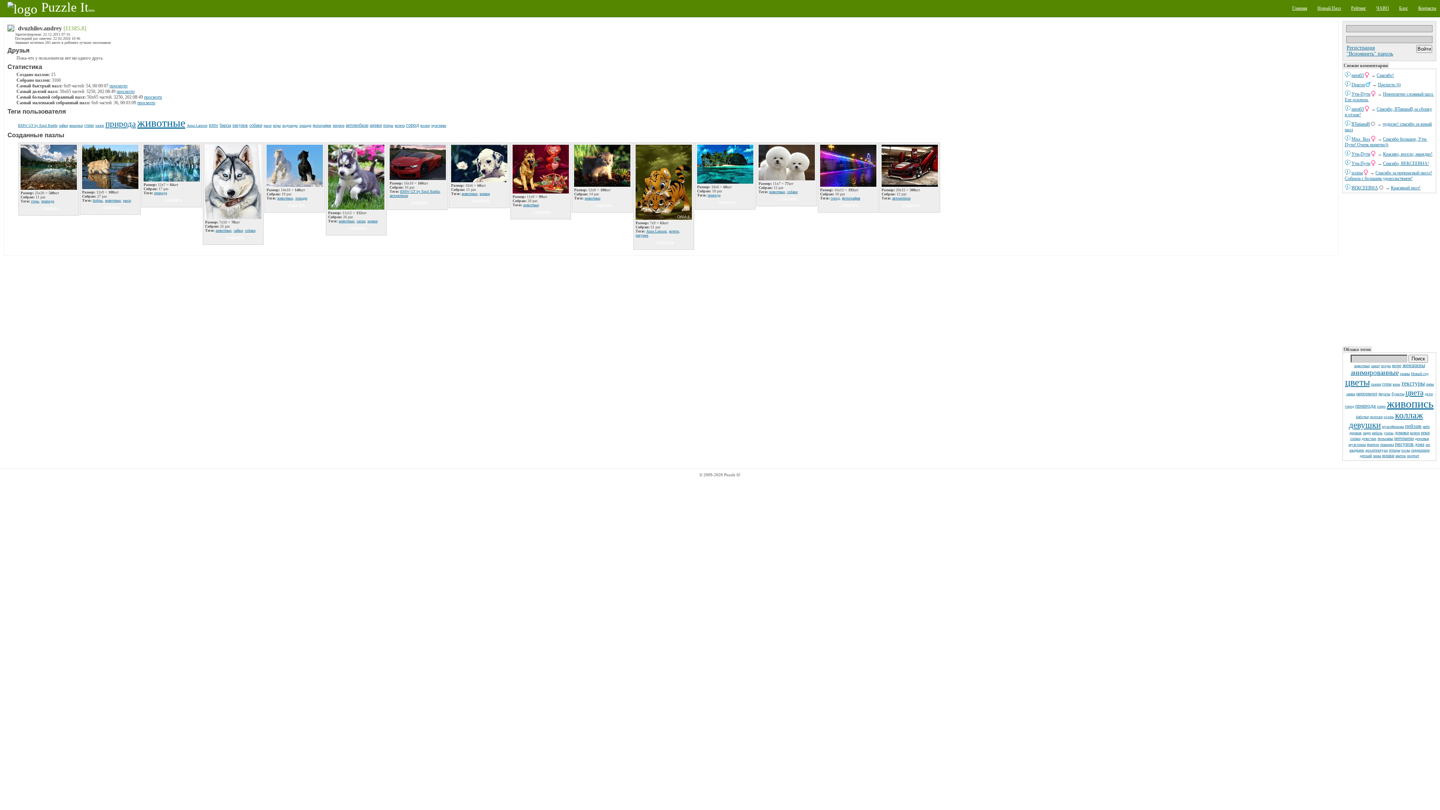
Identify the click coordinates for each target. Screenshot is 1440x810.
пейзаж (1413, 426)
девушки (1365, 425)
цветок (1400, 456)
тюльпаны (1385, 438)
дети (1429, 394)
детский (1366, 456)
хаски (99, 125)
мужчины (1357, 444)
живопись (1410, 404)
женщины (1413, 365)
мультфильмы (1393, 426)
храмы (1405, 374)
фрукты (1384, 394)
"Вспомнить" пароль (1370, 54)
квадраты (1357, 450)
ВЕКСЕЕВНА (1365, 187)
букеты (1398, 394)
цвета (1415, 392)
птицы (1394, 450)
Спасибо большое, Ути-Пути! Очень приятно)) (1386, 141)
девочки (1369, 438)
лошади (305, 125)
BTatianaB (1361, 124)
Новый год (1419, 374)
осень (1389, 416)
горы (1387, 384)
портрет (1413, 456)
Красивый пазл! (1405, 187)
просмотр (119, 85)
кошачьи (76, 125)
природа (1365, 406)
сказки (1376, 384)
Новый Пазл (1329, 8)
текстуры (1413, 383)
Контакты (1427, 8)
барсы (225, 125)
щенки (376, 125)
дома (1419, 444)
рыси (268, 125)
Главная (1299, 8)
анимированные (1375, 372)
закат (1375, 365)
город (1349, 406)
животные (1362, 366)
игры (277, 125)
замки (1350, 394)
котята (1415, 433)
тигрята (338, 125)
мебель (1377, 433)
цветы (1357, 382)
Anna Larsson (197, 125)
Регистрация (1361, 48)
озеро (1381, 406)
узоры (1389, 433)
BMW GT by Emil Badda (37, 125)
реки (1425, 432)
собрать (50, 209)
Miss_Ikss (1361, 139)
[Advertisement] (1389, 270)
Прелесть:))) (1389, 84)
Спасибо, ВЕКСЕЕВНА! (1406, 163)
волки (425, 125)
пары (1430, 384)
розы (1405, 450)
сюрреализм (1420, 450)
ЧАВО (1382, 8)
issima (1357, 173)
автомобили (357, 125)
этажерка (1387, 444)
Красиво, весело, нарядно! (1407, 154)
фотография (322, 125)
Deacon (1358, 84)
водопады (290, 125)
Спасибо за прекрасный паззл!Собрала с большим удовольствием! (1388, 175)
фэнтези (1373, 444)
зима (1377, 455)
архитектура (1376, 450)
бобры (388, 125)
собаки (1355, 438)
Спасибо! (1385, 75)
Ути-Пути (1361, 94)
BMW (213, 125)
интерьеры (1404, 438)
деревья (1422, 438)
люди (1367, 433)
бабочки (1362, 417)
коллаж (1409, 415)
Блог (1403, 8)
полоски (1376, 417)
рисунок (1404, 444)
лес (1427, 444)
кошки (1388, 455)
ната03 (1358, 75)
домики (1402, 432)
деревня (1355, 433)
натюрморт (1366, 393)
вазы (1396, 384)
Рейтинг (1358, 8)
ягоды (1386, 366)
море (1396, 365)
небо (1426, 426)
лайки (63, 125)
